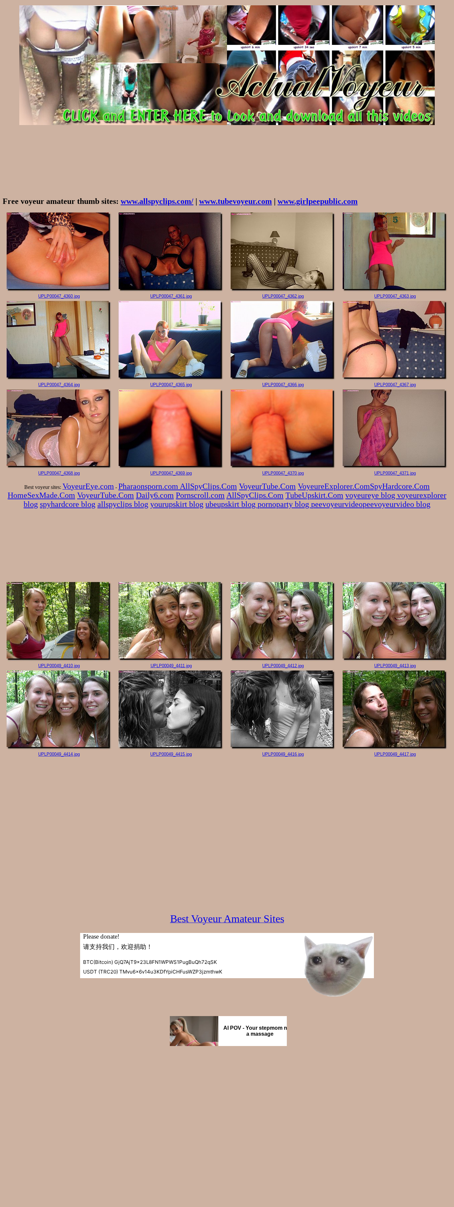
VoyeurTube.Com (267, 486)
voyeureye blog (371, 495)
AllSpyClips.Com (208, 486)
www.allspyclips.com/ (157, 201)
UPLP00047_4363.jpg (395, 296)
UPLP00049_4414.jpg (59, 754)
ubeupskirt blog (231, 504)
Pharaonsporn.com (149, 486)
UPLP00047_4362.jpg (283, 296)
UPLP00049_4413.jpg (395, 665)
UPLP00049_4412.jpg (283, 665)
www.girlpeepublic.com (318, 201)
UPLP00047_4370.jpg (283, 473)
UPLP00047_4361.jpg (171, 296)
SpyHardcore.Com (400, 486)
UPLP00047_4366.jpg (283, 384)
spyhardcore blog (67, 504)
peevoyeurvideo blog (396, 504)
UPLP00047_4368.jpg (59, 473)
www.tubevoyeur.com (235, 201)
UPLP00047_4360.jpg (59, 296)
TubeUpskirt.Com (314, 495)
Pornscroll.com (200, 495)
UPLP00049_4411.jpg (171, 665)
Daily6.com (155, 495)
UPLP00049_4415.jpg (171, 754)
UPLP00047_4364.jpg (59, 384)
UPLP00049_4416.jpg (283, 754)
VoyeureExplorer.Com (334, 486)
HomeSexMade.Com (41, 495)
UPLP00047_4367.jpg (395, 384)
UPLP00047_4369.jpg (171, 473)
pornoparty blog (284, 504)
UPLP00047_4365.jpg (171, 384)
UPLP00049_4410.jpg (59, 665)
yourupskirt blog (176, 504)
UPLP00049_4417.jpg (395, 754)
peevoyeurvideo (337, 504)
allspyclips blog (122, 504)
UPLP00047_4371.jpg (395, 473)
